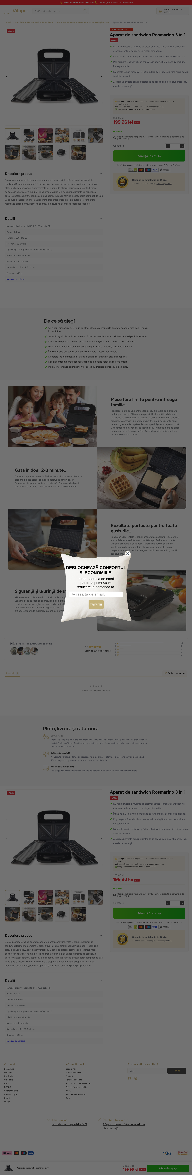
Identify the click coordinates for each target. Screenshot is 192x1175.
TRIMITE (96, 604)
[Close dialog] (127, 553)
